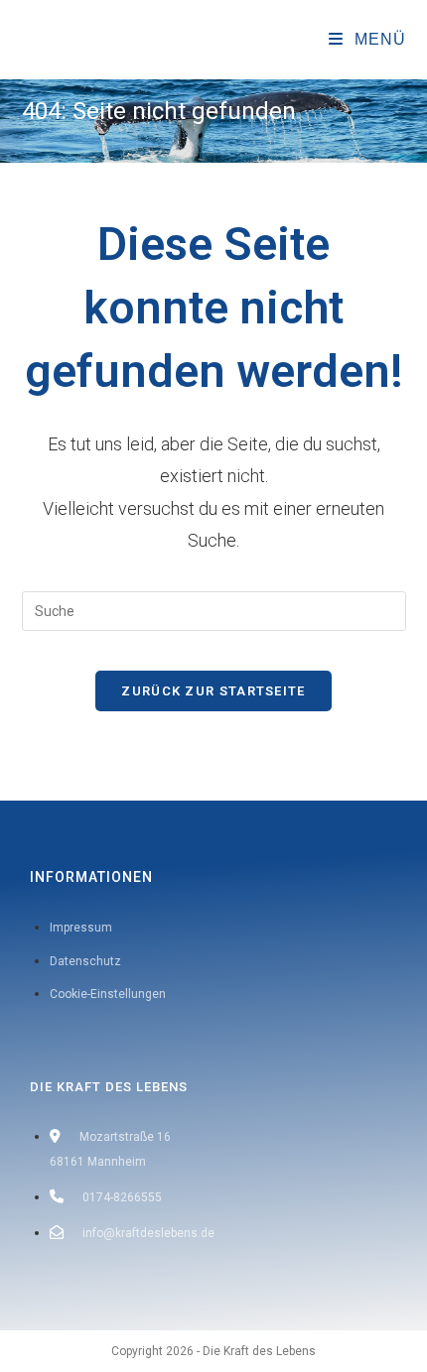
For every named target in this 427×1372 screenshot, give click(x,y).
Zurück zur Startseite (213, 691)
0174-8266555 (122, 1197)
